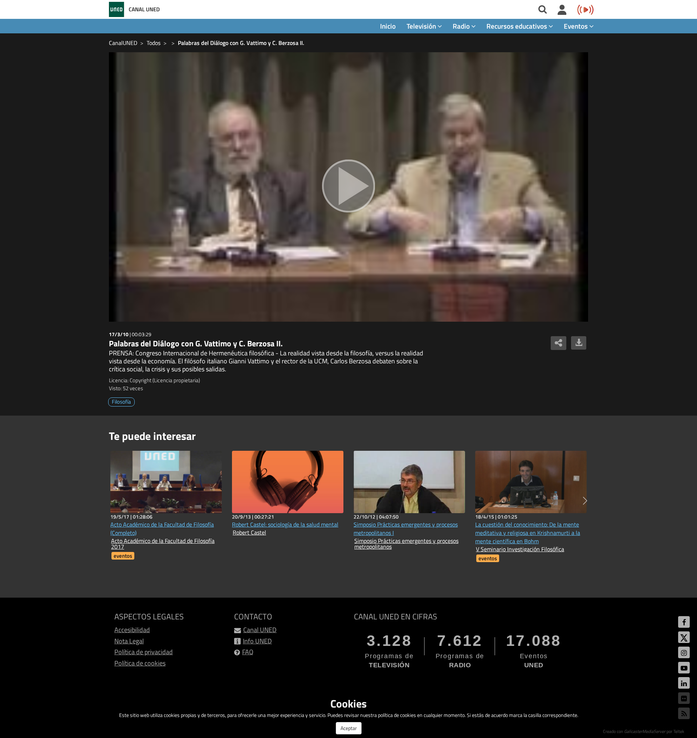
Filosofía (121, 401)
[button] (585, 501)
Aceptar (349, 728)
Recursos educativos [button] (517, 26)
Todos (153, 42)
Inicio (388, 26)
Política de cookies (140, 663)
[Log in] (562, 10)
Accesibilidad (132, 630)
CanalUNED (123, 42)
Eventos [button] (576, 26)
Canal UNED (260, 630)
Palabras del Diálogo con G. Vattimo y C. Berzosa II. (241, 42)
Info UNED (257, 641)
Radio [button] (462, 26)
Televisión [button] (422, 26)
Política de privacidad (143, 652)
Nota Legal (129, 641)
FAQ (247, 652)
